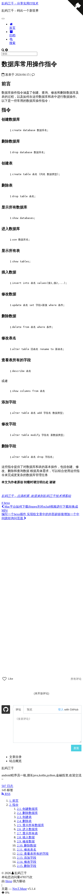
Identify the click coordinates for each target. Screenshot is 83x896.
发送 (76, 748)
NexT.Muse (19, 888)
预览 (29, 709)
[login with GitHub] (6, 710)
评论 (18, 709)
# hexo (6, 503)
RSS (7, 794)
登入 (61, 709)
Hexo (8, 881)
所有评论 (76, 678)
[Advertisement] (41, 563)
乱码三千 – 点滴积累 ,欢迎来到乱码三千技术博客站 (36, 496)
